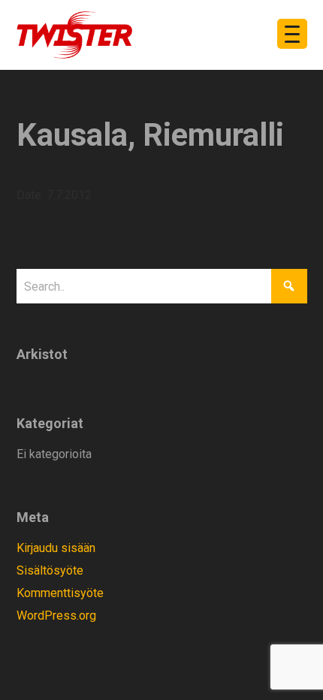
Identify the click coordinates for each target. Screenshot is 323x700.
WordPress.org (56, 615)
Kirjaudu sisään (56, 548)
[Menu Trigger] (292, 34)
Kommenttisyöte (60, 593)
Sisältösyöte (50, 570)
